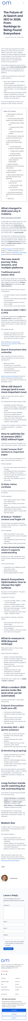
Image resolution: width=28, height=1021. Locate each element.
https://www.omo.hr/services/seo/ (10, 860)
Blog (22, 37)
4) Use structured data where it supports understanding (15, 159)
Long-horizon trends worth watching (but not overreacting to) (14, 194)
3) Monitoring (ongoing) (16, 189)
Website (5, 935)
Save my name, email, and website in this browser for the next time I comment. (14, 943)
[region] (14, 1009)
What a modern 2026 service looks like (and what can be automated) (14, 176)
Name (5, 921)
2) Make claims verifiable (17, 151)
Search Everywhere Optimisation (10, 376)
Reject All (14, 1018)
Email (5, 928)
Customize (14, 1014)
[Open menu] (24, 3)
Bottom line (11, 198)
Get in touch (5, 971)
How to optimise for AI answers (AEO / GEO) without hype (14, 142)
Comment (6, 905)
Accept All (14, 1010)
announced (8, 248)
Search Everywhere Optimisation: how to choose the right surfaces (15, 165)
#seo (3, 866)
